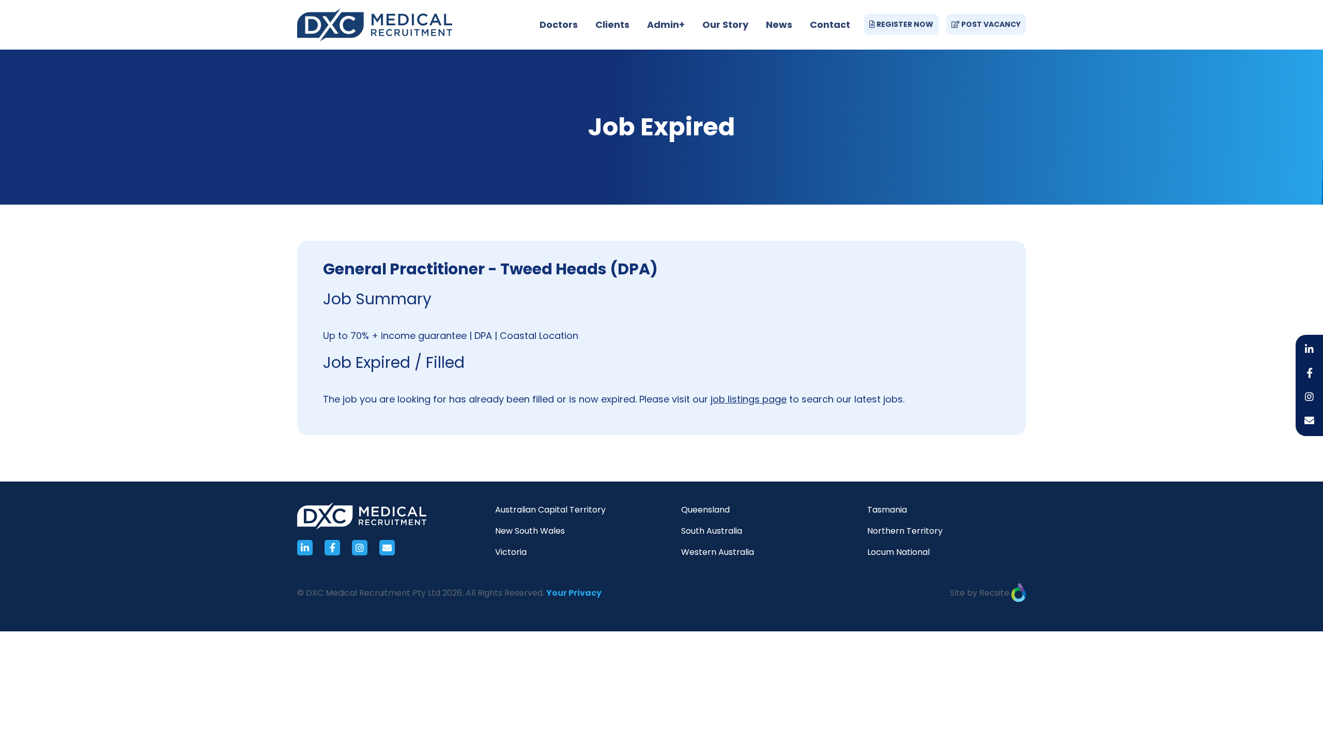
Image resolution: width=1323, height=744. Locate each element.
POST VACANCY (990, 24)
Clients (612, 24)
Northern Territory (905, 531)
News (779, 24)
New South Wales (530, 531)
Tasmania (887, 510)
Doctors (559, 24)
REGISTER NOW (904, 24)
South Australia (711, 531)
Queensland (705, 510)
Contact (830, 24)
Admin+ (666, 24)
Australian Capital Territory (550, 510)
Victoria (511, 552)
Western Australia (717, 552)
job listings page (749, 399)
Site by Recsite (980, 593)
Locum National (898, 552)
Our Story (725, 24)
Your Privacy (574, 593)
